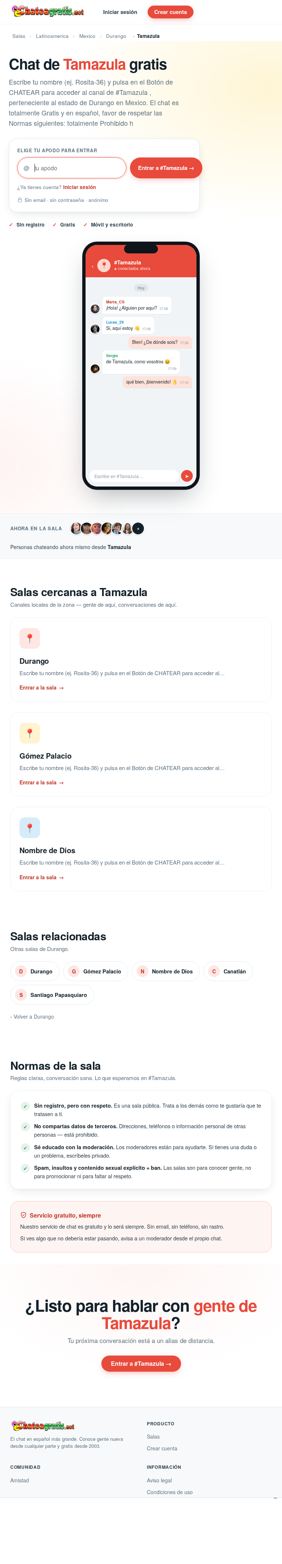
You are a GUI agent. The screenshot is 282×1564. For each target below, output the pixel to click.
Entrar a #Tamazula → (166, 168)
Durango (116, 35)
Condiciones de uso (170, 1492)
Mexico (87, 35)
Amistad (19, 1480)
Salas (18, 35)
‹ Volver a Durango (32, 1016)
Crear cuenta (170, 11)
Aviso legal (159, 1480)
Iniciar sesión (120, 11)
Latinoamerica (52, 35)
